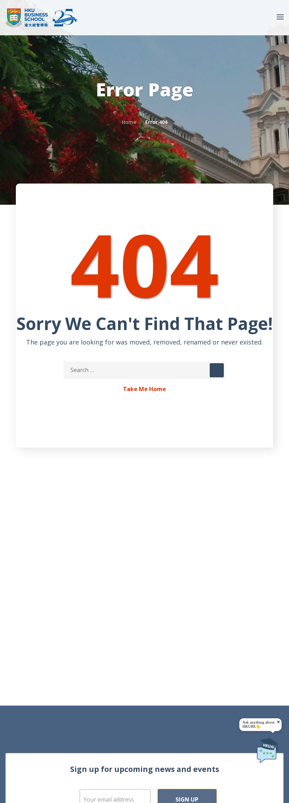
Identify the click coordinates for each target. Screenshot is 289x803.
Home (129, 122)
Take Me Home (144, 389)
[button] (265, 17)
